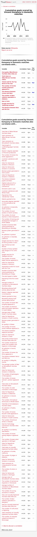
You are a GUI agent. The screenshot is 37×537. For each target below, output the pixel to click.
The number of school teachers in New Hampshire (10, 216)
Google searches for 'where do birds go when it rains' (10, 241)
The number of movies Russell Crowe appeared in (10, 412)
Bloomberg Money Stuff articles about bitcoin (9, 299)
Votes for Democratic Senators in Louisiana (8, 167)
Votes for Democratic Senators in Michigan (8, 474)
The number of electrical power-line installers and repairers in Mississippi (9, 344)
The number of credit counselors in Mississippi (9, 388)
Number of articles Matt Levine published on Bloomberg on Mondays (9, 226)
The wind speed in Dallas (9, 276)
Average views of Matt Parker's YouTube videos (9, 313)
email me (28, 2)
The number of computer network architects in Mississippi (9, 518)
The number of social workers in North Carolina (9, 212)
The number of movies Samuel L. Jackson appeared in (10, 379)
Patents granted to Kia (8, 199)
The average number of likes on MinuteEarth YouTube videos (10, 366)
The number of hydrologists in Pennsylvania (10, 375)
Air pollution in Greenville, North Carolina (10, 208)
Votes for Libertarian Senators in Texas (8, 335)
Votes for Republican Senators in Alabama (8, 176)
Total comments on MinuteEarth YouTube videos (10, 142)
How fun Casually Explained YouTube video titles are (10, 505)
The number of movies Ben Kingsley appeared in (10, 303)
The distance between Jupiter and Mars (8, 180)
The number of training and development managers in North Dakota (10, 220)
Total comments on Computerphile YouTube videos (9, 465)
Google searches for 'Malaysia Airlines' (8, 255)
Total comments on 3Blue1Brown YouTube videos (8, 137)
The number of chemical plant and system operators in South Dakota (10, 308)
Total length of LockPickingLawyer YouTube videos (10, 146)
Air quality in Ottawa (8, 324)
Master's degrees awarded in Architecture (10, 293)
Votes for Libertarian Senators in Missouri (8, 163)
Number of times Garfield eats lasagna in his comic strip (9, 250)
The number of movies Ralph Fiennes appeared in (10, 259)
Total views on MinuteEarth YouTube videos (10, 384)
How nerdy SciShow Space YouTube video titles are (10, 339)
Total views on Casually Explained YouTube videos (10, 448)
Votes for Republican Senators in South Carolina (10, 317)
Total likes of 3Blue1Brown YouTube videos (10, 132)
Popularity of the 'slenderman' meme (8, 196)
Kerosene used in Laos (8, 189)
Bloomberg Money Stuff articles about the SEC (9, 289)
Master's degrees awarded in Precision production (10, 151)
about (23, 2)
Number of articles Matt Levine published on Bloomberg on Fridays (9, 272)
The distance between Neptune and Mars (8, 331)
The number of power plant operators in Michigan (10, 440)
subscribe (34, 2)
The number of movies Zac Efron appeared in (10, 353)
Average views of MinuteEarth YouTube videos (10, 478)
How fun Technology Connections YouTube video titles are (10, 425)
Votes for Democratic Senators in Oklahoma (8, 371)
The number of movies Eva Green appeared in (10, 155)
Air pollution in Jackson (9, 234)
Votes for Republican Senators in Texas (8, 444)
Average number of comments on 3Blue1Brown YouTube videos (10, 486)
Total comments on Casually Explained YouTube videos (10, 513)
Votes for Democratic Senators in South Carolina (10, 416)
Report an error (7, 50)
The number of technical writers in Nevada (9, 420)
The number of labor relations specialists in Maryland (8, 500)
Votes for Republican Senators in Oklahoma (8, 392)
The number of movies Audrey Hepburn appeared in (10, 435)
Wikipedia (14, 48)
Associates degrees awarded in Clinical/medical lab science (10, 203)
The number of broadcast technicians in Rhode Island (10, 400)
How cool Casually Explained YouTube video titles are (10, 495)
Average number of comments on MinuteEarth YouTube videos (10, 284)
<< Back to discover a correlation (12, 526)
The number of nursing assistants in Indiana (9, 491)
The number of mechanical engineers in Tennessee (10, 482)
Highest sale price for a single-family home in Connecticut (9, 184)
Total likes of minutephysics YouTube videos (10, 404)
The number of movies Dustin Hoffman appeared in (10, 327)
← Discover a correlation (8, 6)
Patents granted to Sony (9, 296)
